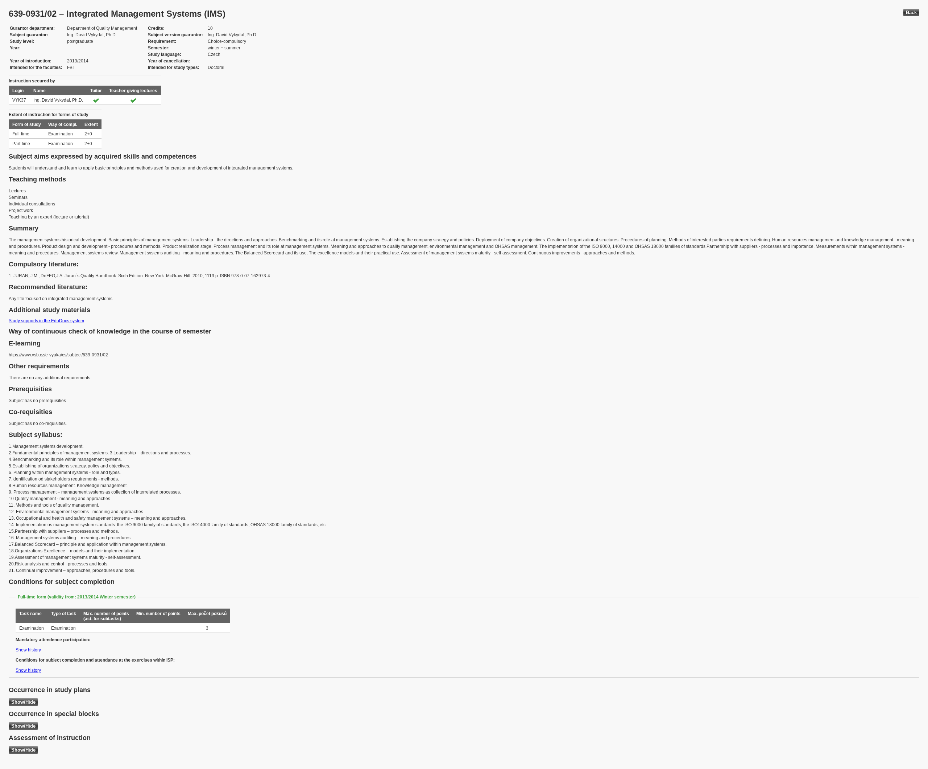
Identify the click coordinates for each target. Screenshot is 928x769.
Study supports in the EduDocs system (46, 320)
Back (911, 12)
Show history (28, 650)
